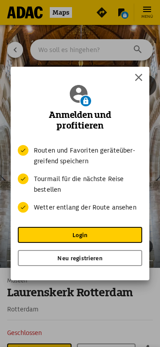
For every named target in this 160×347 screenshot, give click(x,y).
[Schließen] (138, 77)
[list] (80, 179)
